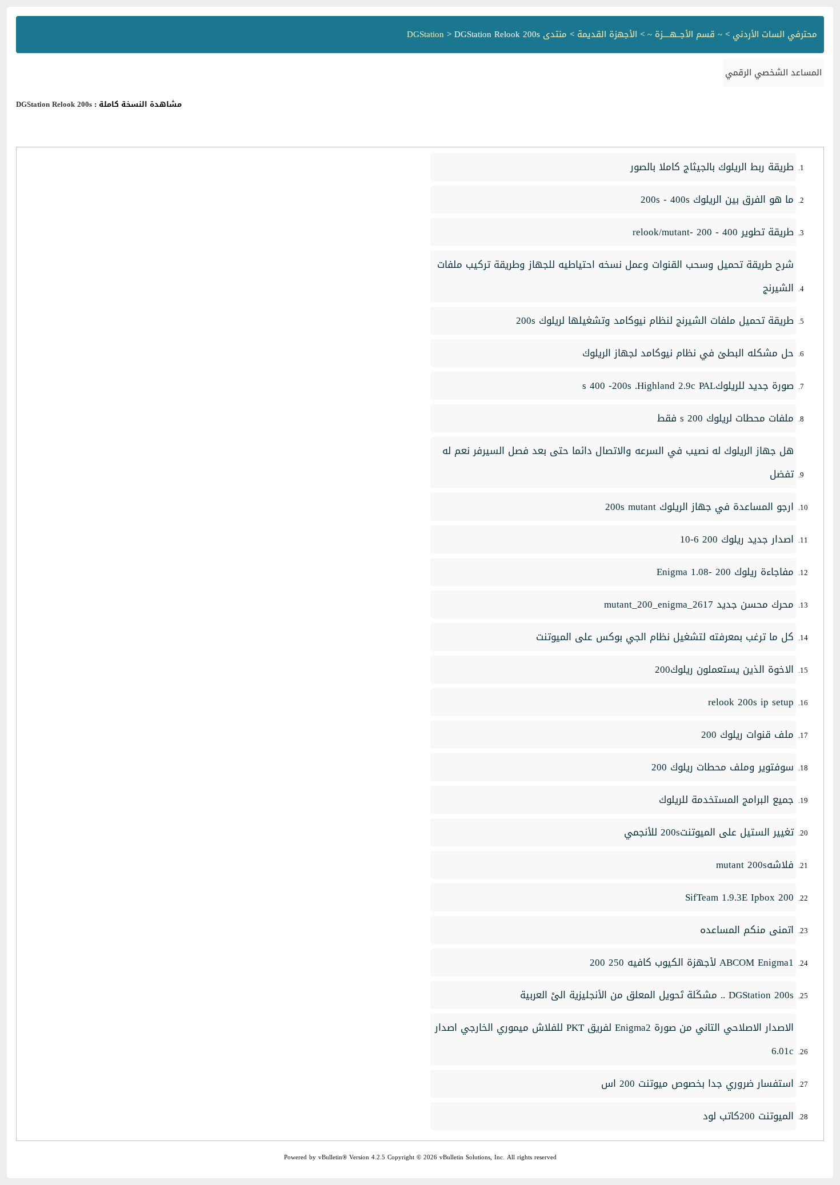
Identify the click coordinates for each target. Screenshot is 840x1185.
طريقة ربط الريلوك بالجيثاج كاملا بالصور (712, 167)
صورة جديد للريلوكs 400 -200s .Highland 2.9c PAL (688, 385)
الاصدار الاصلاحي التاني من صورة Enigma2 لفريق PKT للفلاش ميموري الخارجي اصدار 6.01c (614, 1039)
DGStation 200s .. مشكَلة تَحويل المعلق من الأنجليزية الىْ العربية (657, 995)
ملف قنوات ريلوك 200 (747, 734)
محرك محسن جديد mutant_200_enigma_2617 (699, 604)
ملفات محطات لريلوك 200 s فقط (725, 418)
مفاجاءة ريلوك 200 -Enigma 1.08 (725, 572)
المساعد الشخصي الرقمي (773, 73)
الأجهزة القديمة (607, 34)
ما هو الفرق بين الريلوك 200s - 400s (717, 199)
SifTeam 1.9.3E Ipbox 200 (739, 897)
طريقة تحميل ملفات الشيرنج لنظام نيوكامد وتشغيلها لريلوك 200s (655, 320)
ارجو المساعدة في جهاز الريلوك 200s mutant (699, 506)
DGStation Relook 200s (54, 104)
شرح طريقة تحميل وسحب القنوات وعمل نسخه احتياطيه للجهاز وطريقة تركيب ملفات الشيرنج (615, 276)
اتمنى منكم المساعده (747, 930)
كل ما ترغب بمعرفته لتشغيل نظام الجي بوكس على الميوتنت (665, 637)
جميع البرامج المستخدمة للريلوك (726, 799)
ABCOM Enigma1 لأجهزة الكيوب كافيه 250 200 (692, 962)
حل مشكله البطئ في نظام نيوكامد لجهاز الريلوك (688, 353)
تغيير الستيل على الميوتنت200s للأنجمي (709, 832)
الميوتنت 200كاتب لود (748, 1116)
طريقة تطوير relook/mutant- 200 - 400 (713, 232)
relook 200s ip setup (751, 702)
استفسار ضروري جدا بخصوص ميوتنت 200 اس (697, 1083)
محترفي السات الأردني (775, 34)
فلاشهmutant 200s (755, 864)
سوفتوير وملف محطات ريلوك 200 (722, 767)
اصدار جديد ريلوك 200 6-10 (737, 539)
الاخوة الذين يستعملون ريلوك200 (724, 669)
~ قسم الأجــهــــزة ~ (684, 34)
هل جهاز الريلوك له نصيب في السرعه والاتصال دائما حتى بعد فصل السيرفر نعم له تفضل (618, 462)
